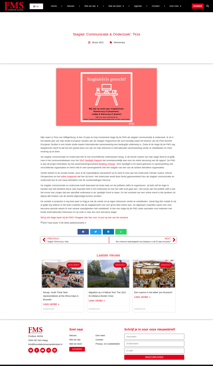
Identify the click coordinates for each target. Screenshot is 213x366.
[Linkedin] (54, 350)
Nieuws (70, 6)
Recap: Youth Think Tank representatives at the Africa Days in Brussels (61, 296)
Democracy (119, 42)
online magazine (69, 176)
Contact (156, 6)
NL (37, 6)
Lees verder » (51, 304)
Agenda (138, 6)
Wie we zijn (90, 6)
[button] (207, 6)
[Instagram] (48, 350)
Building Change (107, 164)
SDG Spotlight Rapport (90, 160)
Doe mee (174, 6)
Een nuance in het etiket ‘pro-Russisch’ (153, 292)
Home (54, 6)
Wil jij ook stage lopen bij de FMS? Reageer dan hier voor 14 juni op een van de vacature (84, 217)
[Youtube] (42, 350)
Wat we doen (114, 6)
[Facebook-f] (36, 350)
